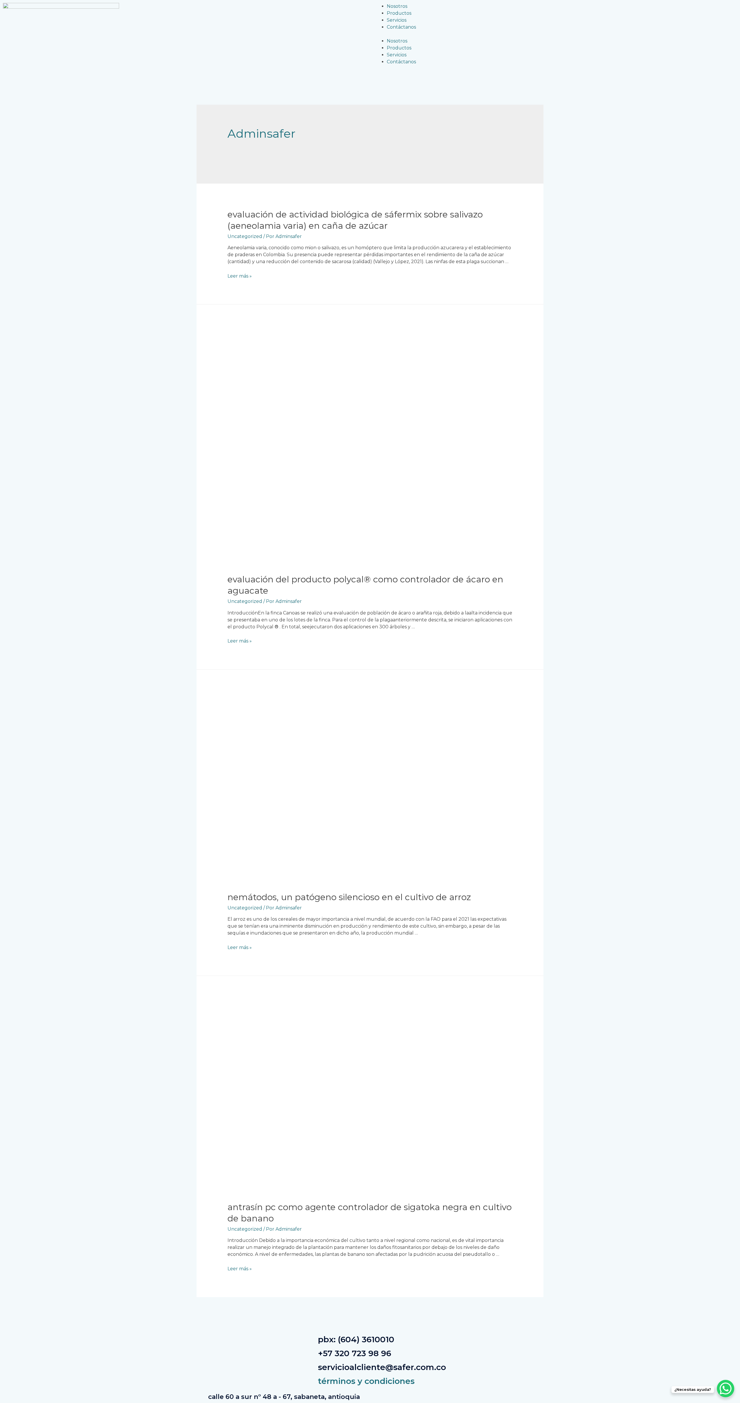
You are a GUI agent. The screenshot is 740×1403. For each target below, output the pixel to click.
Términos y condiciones (366, 1381)
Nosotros (397, 6)
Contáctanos (401, 27)
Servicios (396, 20)
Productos (399, 13)
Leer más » (239, 276)
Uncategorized (244, 236)
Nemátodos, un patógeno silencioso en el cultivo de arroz (349, 897)
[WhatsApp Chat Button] (725, 1388)
